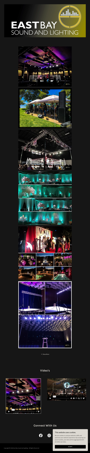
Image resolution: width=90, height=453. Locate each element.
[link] (41, 435)
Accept (70, 446)
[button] (45, 354)
